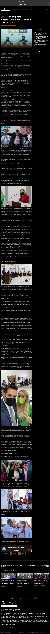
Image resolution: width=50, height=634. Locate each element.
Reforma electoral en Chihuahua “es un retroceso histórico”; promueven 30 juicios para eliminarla (41, 37)
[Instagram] (45, 10)
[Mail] (29, 598)
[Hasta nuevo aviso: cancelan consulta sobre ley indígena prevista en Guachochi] (41, 576)
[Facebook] (43, 10)
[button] (48, 3)
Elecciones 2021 (4, 25)
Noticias (9, 25)
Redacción (5, 49)
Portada (14, 25)
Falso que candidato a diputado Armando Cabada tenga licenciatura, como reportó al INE (38, 566)
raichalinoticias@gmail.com (23, 627)
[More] (27, 553)
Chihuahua (3, 586)
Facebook (16, 598)
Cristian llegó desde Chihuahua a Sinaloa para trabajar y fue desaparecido (40, 45)
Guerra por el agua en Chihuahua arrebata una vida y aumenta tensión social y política (18, 334)
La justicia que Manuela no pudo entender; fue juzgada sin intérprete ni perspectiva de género (41, 33)
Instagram (24, 598)
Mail (31, 598)
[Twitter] (48, 10)
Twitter (37, 598)
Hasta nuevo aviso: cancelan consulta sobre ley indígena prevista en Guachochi (41, 41)
